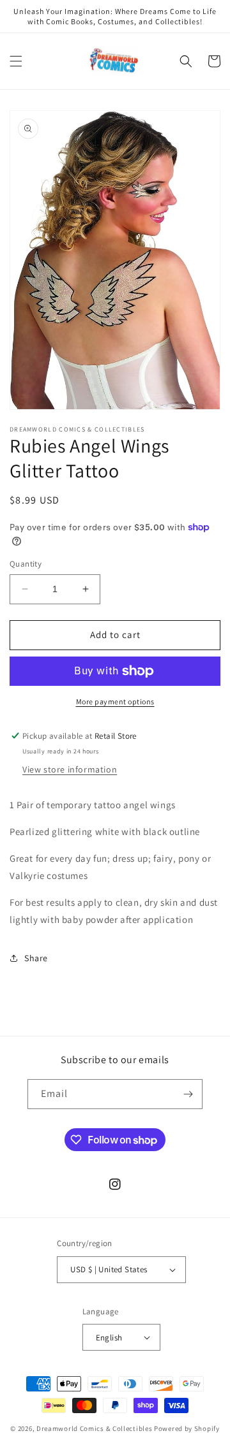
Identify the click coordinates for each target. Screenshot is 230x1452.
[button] (16, 61)
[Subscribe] (188, 1094)
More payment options (115, 701)
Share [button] (36, 958)
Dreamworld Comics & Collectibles (94, 1428)
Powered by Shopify (187, 1428)
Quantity (26, 563)
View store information (69, 769)
